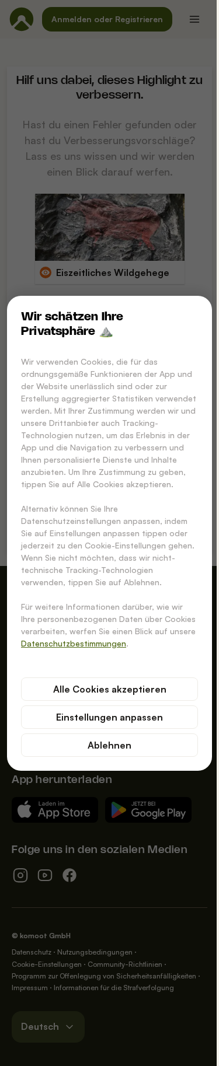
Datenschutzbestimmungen (73, 643)
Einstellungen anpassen (109, 717)
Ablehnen (109, 745)
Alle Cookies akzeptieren (109, 689)
